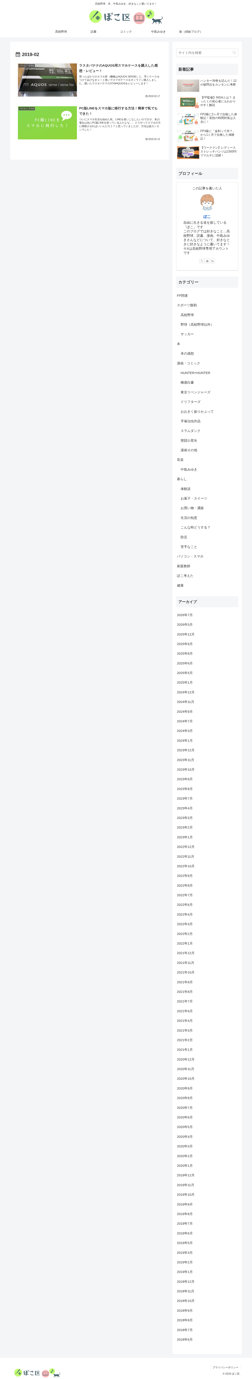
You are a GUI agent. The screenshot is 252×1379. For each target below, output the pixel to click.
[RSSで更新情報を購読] (212, 261)
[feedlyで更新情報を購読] (207, 261)
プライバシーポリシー (225, 1367)
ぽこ (207, 216)
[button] (234, 53)
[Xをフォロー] (201, 261)
